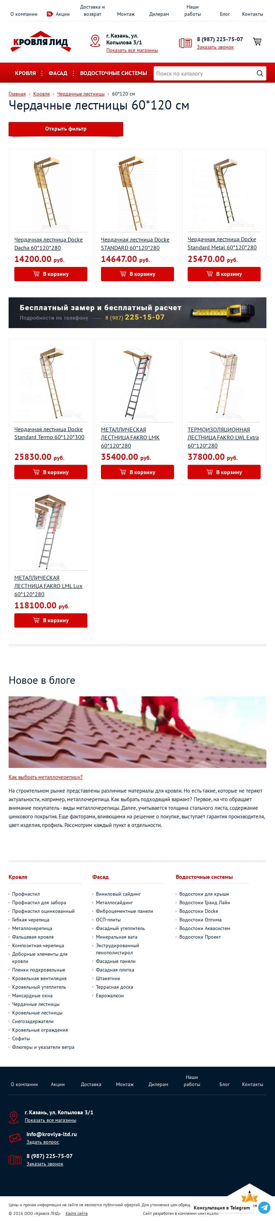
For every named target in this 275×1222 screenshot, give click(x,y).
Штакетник (108, 978)
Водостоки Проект (200, 937)
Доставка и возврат (92, 10)
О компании (24, 14)
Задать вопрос (42, 1142)
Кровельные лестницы (37, 1012)
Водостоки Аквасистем (204, 928)
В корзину (56, 273)
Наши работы (192, 10)
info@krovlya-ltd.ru (51, 1134)
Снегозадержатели (33, 1021)
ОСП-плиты (108, 919)
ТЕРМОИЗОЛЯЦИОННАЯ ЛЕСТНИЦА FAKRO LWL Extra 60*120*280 (223, 437)
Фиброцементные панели (124, 911)
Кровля (25, 73)
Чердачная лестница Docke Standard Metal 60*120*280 (222, 243)
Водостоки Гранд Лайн (204, 902)
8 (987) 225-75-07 (220, 39)
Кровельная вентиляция (39, 978)
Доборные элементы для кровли (40, 957)
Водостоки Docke (198, 911)
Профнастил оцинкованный (43, 911)
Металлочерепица (32, 928)
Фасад (58, 73)
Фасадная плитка (115, 970)
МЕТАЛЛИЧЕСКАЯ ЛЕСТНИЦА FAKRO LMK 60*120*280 (130, 437)
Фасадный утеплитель (120, 928)
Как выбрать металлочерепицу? (46, 777)
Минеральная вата (117, 937)
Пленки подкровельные (38, 970)
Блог (225, 14)
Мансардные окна (32, 995)
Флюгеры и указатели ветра (43, 1047)
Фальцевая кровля (33, 937)
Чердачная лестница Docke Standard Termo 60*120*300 (49, 433)
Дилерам (159, 14)
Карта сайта (77, 1213)
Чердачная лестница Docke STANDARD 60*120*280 (135, 243)
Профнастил (26, 894)
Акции (63, 14)
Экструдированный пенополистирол (117, 949)
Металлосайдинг (114, 902)
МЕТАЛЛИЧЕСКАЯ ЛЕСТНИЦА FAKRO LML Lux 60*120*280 (48, 586)
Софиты (21, 1038)
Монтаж (126, 14)
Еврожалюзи (110, 995)
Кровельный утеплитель (39, 987)
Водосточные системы (113, 73)
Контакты (252, 14)
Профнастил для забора (39, 902)
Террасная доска (114, 987)
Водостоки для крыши (204, 894)
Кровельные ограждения (40, 1030)
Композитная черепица (38, 945)
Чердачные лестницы (35, 1004)
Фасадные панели (116, 961)
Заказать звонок (215, 47)
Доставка (91, 1084)
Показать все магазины (132, 50)
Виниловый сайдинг (118, 894)
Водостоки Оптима (200, 919)
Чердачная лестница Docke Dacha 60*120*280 (48, 243)
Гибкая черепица (30, 919)
